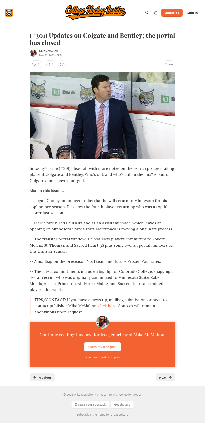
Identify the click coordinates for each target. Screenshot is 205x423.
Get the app (122, 404)
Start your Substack (92, 404)
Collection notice (130, 394)
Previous (44, 377)
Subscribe (172, 13)
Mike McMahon (48, 51)
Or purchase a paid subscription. (102, 357)
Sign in (192, 13)
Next (163, 377)
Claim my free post (102, 346)
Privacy (101, 394)
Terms (113, 394)
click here (107, 305)
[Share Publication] (156, 13)
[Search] (147, 13)
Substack (83, 414)
